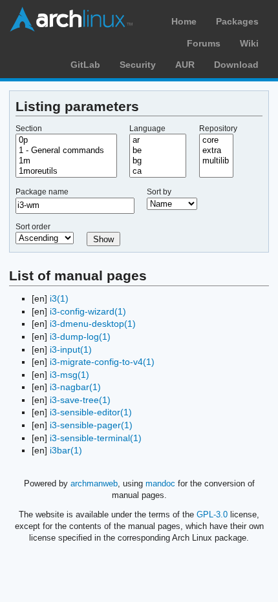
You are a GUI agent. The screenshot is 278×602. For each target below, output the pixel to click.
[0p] (66, 140)
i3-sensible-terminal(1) (96, 438)
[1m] (66, 161)
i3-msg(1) (69, 374)
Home (184, 21)
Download (236, 64)
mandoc (160, 483)
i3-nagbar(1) (75, 387)
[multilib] (216, 161)
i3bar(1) (66, 450)
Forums (203, 43)
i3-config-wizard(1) (88, 311)
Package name (42, 191)
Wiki (249, 43)
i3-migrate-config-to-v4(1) (102, 362)
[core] (216, 140)
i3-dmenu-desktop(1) (93, 323)
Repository (218, 128)
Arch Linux (71, 19)
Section (29, 128)
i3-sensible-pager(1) (91, 425)
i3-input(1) (71, 349)
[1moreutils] (66, 171)
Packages (237, 21)
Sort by (159, 191)
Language (147, 128)
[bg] (158, 161)
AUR (185, 64)
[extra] (216, 150)
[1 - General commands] (66, 150)
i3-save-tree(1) (80, 400)
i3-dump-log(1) (80, 336)
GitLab (85, 64)
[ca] (158, 171)
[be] (158, 150)
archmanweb (94, 483)
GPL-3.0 (212, 514)
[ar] (158, 140)
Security (138, 64)
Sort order (33, 226)
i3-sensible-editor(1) (91, 412)
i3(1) (59, 298)
